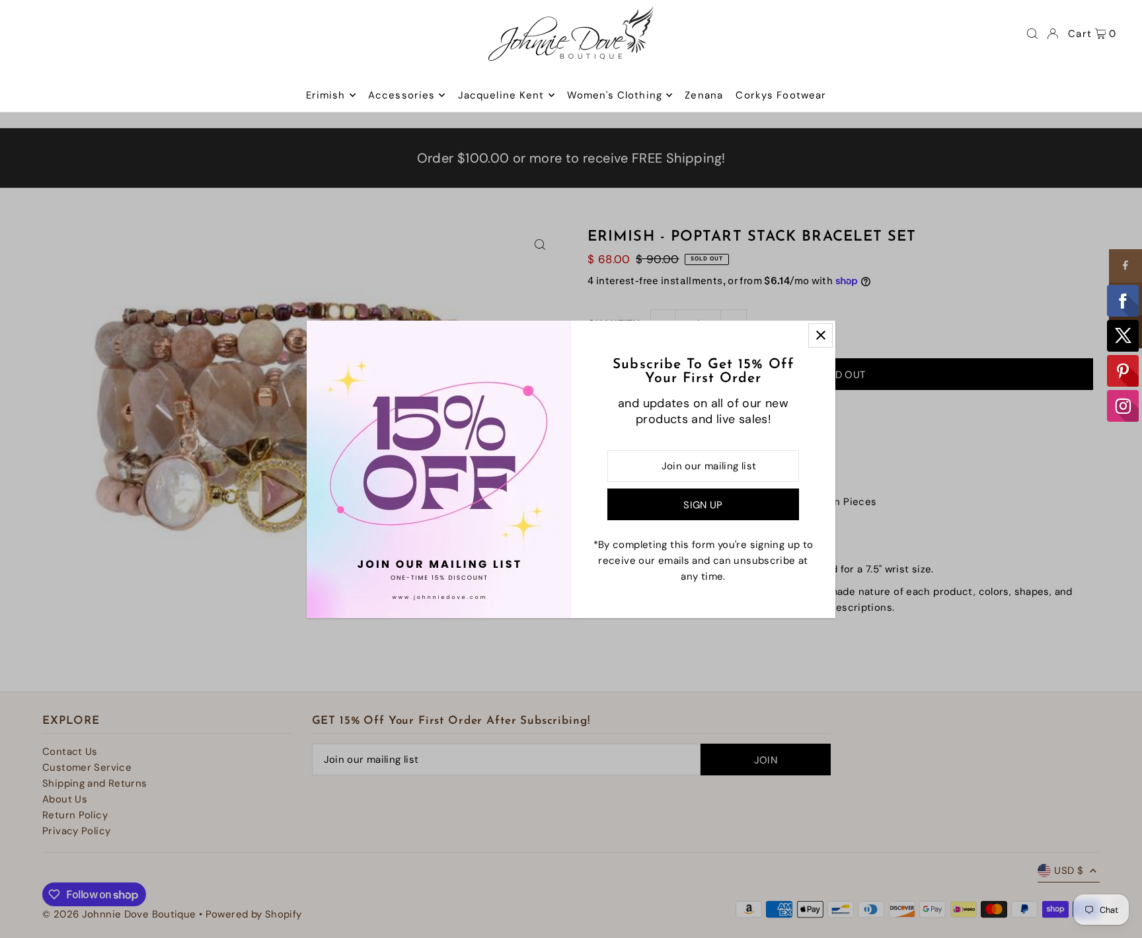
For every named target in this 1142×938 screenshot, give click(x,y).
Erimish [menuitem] (326, 95)
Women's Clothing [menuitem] (614, 95)
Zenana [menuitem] (704, 95)
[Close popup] (820, 335)
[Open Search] (1032, 33)
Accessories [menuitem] (401, 95)
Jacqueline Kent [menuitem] (501, 95)
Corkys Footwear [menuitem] (781, 95)
